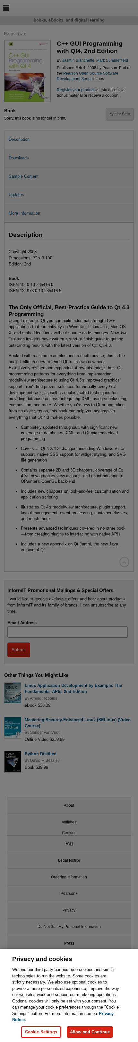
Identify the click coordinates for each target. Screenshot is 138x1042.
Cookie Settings (41, 1031)
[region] (69, 995)
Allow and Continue (90, 1031)
